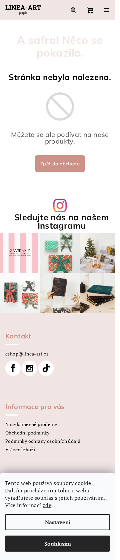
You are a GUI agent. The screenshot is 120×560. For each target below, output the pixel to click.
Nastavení (57, 522)
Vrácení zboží (20, 449)
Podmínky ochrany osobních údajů (42, 441)
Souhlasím (57, 543)
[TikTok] (46, 368)
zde (47, 505)
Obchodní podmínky (27, 432)
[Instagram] (29, 368)
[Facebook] (13, 368)
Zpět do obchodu (60, 164)
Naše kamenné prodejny (31, 424)
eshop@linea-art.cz (27, 353)
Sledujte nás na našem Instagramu (61, 221)
